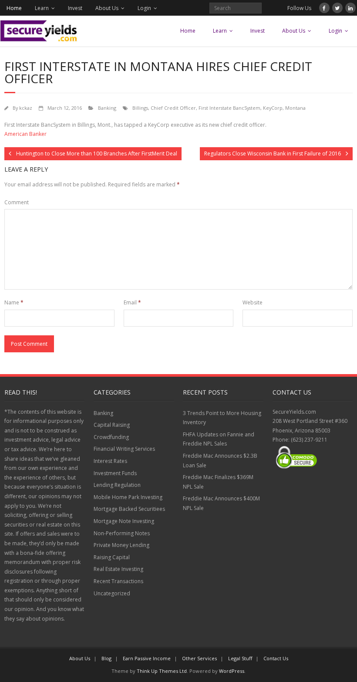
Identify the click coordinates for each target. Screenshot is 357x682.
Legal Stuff (240, 658)
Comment (16, 202)
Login (144, 8)
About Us (106, 8)
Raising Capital (112, 557)
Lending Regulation (117, 485)
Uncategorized (112, 593)
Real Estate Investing (118, 569)
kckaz (25, 108)
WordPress (231, 671)
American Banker (25, 134)
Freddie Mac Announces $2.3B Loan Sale (220, 460)
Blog (106, 658)
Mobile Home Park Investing (128, 497)
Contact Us (275, 658)
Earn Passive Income (147, 658)
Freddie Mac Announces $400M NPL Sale (221, 503)
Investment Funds (115, 473)
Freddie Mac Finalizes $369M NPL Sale (218, 481)
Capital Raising (112, 425)
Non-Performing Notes (122, 533)
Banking (107, 108)
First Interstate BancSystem (229, 108)
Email (132, 302)
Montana (295, 108)
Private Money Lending (121, 545)
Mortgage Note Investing (124, 521)
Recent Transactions (118, 581)
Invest (75, 8)
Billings (140, 108)
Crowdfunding (111, 437)
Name (14, 302)
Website (252, 302)
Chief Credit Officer (173, 108)
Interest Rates (110, 461)
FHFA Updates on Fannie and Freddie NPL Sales (218, 439)
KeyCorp (273, 108)
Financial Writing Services (124, 448)
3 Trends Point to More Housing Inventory (222, 417)
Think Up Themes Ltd (162, 671)
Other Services (199, 658)
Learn (42, 8)
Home (14, 8)
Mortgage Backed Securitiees (129, 509)
